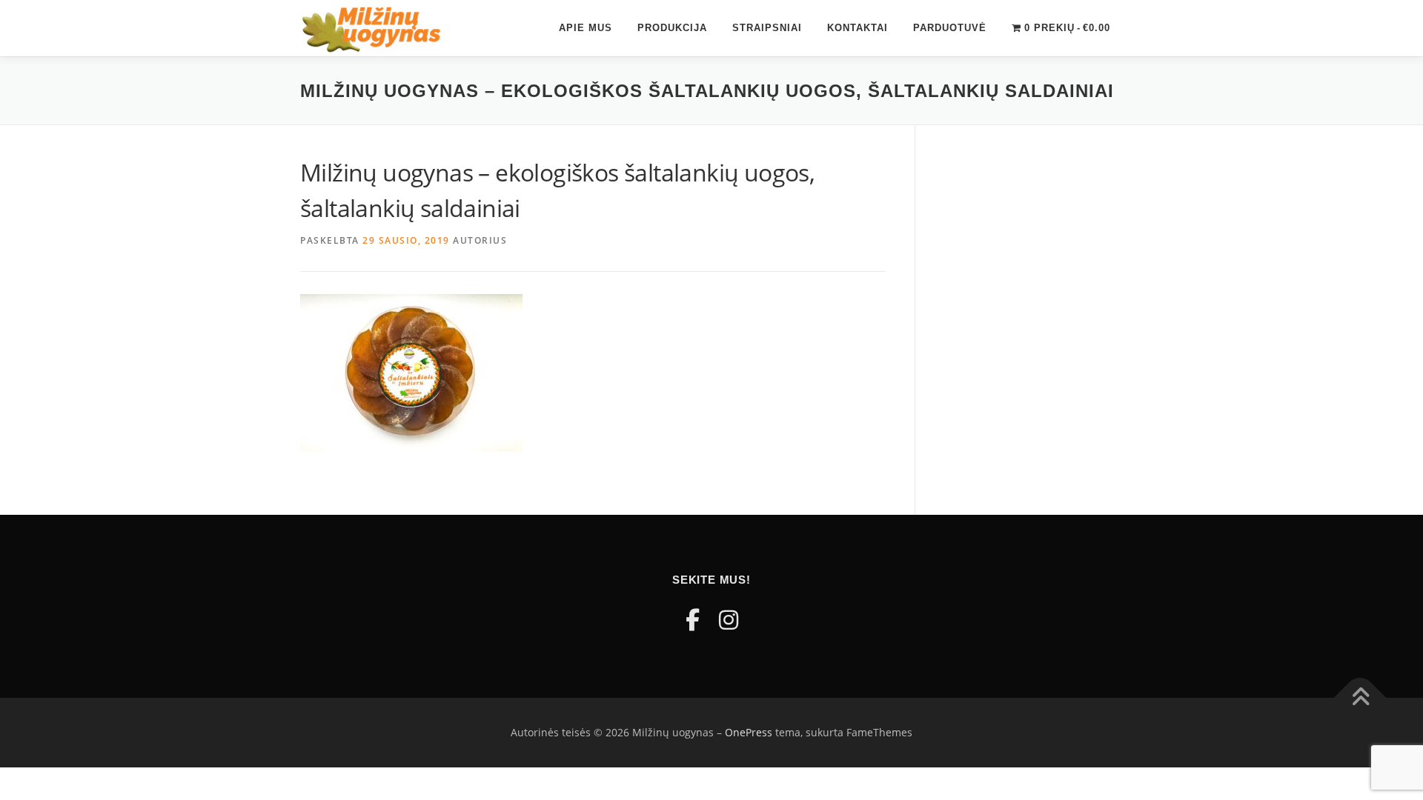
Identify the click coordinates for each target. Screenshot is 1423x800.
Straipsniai (767, 27)
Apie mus (585, 27)
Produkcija (672, 27)
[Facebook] (693, 619)
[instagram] (728, 619)
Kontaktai (857, 27)
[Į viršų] (1360, 698)
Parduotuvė (949, 27)
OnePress (748, 732)
